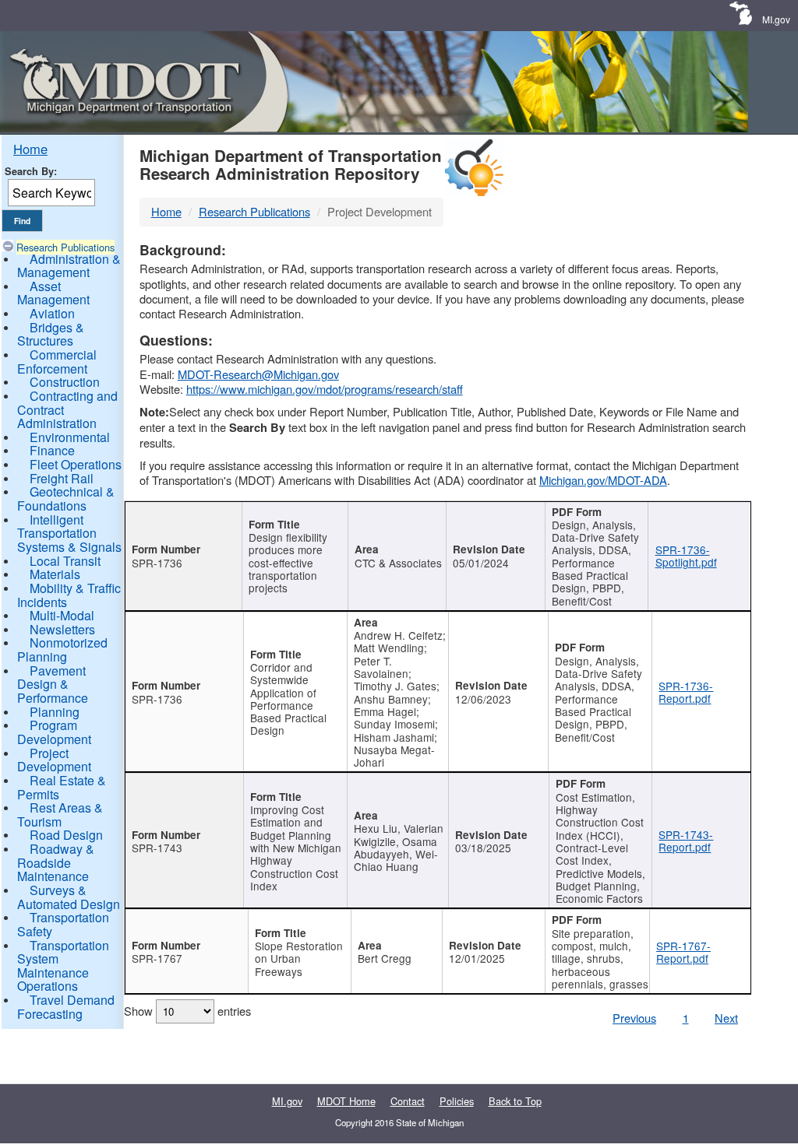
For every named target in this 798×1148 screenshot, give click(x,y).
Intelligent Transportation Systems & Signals (69, 533)
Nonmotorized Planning (62, 649)
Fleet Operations (76, 464)
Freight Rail (62, 478)
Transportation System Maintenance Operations (63, 965)
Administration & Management (69, 266)
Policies (457, 1101)
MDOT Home (346, 1101)
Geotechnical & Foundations (66, 498)
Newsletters (62, 629)
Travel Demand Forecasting (66, 1007)
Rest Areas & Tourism (60, 814)
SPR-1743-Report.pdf (686, 841)
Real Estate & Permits (61, 787)
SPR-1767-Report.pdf (683, 952)
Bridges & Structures (50, 334)
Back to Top (515, 1101)
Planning (54, 712)
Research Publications (65, 247)
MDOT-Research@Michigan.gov (258, 374)
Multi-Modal (62, 615)
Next (726, 1017)
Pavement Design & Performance (52, 684)
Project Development (54, 760)
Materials (55, 574)
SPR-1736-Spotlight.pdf (686, 556)
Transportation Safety (63, 924)
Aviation (52, 313)
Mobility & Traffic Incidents (69, 595)
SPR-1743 (157, 847)
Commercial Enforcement (57, 361)
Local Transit (65, 561)
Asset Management (53, 293)
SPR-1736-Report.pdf (686, 692)
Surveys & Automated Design (68, 897)
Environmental (70, 437)
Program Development (54, 732)
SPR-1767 (157, 958)
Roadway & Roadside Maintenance (55, 862)
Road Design (66, 835)
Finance (52, 450)
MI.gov (776, 19)
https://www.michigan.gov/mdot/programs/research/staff (324, 389)
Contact (407, 1101)
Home (30, 148)
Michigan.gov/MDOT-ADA (603, 480)
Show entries (187, 1010)
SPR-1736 (157, 562)
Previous (634, 1017)
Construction (65, 382)
